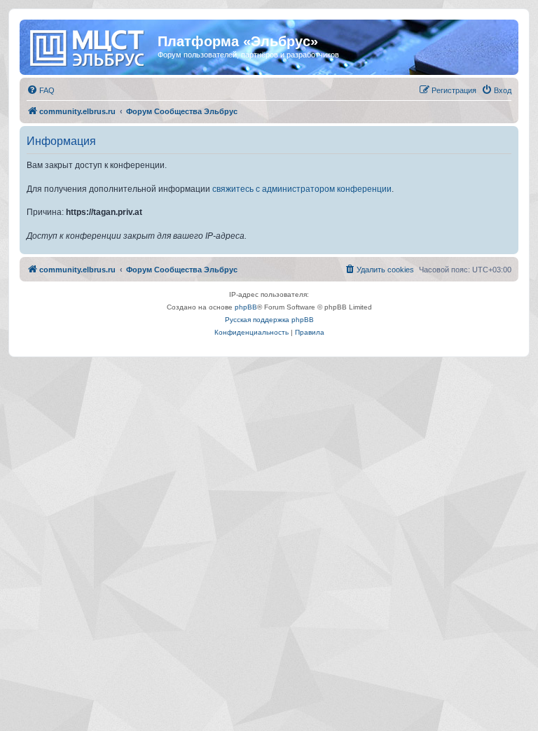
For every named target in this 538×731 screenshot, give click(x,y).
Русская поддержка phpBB (269, 319)
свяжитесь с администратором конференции (302, 189)
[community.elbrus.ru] (90, 45)
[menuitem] (41, 90)
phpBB (246, 307)
